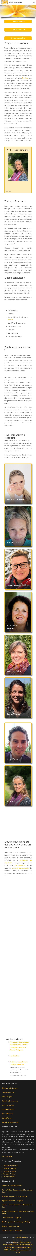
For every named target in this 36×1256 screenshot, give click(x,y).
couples (29, 10)
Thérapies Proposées (10, 1165)
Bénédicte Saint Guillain (10, 1122)
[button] (33, 2)
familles (34, 10)
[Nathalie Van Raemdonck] (18, 786)
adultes (25, 10)
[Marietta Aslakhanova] (18, 483)
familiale (25, 78)
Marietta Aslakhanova (9, 1088)
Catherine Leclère (8, 1110)
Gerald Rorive (7, 1118)
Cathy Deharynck (8, 1105)
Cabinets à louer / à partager (12, 1231)
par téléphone (19, 865)
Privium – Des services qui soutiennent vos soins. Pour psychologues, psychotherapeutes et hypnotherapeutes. (18, 1244)
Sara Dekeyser (7, 1097)
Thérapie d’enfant (9, 1174)
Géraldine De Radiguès (10, 1101)
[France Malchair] (18, 698)
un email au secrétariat (20, 868)
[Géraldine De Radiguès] (18, 612)
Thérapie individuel (9, 1168)
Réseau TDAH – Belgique (10, 1226)
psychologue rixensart (13, 1031)
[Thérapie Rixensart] (11, 2)
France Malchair (7, 1114)
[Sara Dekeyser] (18, 569)
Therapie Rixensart (21, 1237)
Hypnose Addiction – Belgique (12, 1201)
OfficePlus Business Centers (12, 1186)
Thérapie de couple (9, 1171)
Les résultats (14, 1056)
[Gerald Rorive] (18, 743)
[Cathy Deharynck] (18, 526)
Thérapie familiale (9, 1177)
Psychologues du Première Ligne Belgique (16, 1222)
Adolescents (20, 10)
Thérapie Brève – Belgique (11, 1218)
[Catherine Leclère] (18, 655)
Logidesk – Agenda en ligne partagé (14, 1196)
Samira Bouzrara (8, 1092)
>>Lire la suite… (7, 1156)
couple (10, 320)
